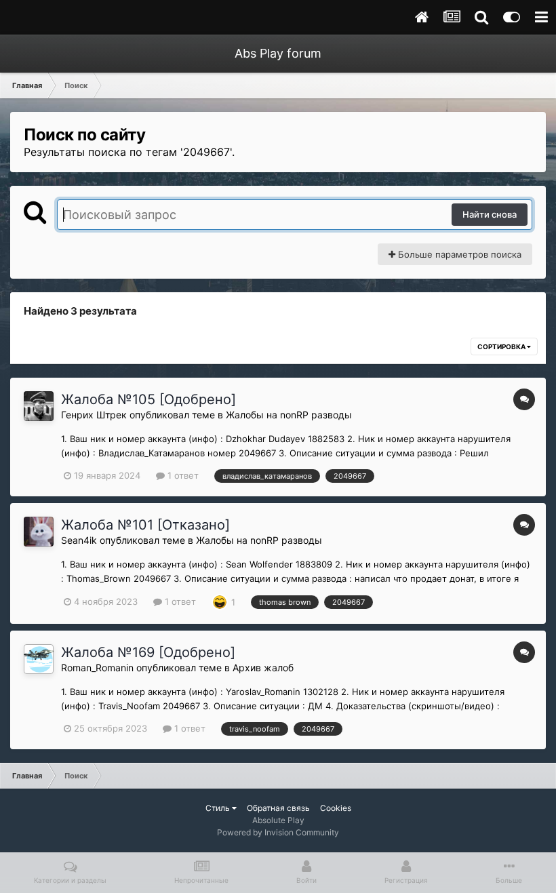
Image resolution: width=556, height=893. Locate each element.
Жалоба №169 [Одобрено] (148, 652)
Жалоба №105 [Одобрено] (148, 399)
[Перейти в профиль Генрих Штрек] (39, 406)
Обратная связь (278, 808)
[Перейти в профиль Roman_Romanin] (39, 659)
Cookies (335, 808)
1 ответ (182, 475)
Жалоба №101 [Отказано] (145, 525)
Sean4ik (79, 540)
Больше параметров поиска (458, 254)
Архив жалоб (263, 667)
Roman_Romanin (97, 667)
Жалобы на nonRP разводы (289, 414)
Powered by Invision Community (278, 832)
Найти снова (489, 214)
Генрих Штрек (94, 414)
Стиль (218, 808)
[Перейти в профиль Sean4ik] (39, 532)
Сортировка (502, 346)
